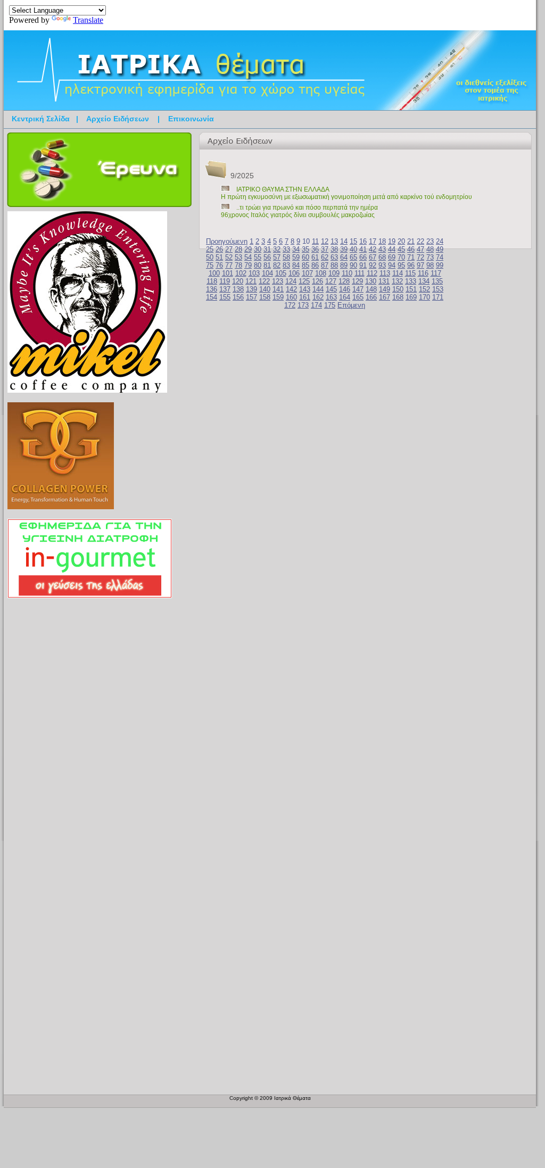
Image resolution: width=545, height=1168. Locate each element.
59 (296, 257)
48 (430, 249)
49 (439, 249)
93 (382, 265)
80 (257, 265)
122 (264, 281)
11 (315, 241)
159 (278, 297)
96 (411, 265)
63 (334, 257)
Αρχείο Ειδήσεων (117, 118)
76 (219, 265)
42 (372, 249)
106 (294, 273)
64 (344, 257)
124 (290, 281)
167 (384, 297)
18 (382, 241)
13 (334, 241)
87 (324, 265)
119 (224, 281)
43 (382, 249)
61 (315, 257)
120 (237, 281)
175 (329, 305)
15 (353, 241)
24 (439, 241)
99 (439, 265)
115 (410, 273)
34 (296, 249)
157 (251, 297)
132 (397, 281)
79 (248, 265)
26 (219, 249)
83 (286, 265)
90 (353, 265)
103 (254, 273)
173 (303, 305)
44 (391, 249)
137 (224, 289)
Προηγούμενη (226, 241)
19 (391, 241)
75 (209, 265)
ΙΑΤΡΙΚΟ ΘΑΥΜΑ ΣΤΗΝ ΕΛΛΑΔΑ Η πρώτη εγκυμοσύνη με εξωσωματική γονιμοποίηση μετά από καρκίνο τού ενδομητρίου (346, 193)
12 (324, 241)
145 (331, 289)
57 (276, 257)
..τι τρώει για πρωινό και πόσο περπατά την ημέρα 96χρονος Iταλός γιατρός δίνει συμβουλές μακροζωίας (299, 211)
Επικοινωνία (191, 118)
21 (411, 241)
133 (410, 281)
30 (257, 249)
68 (382, 257)
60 (305, 257)
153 (437, 289)
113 (384, 273)
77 (229, 265)
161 (304, 297)
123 (277, 281)
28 (238, 249)
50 (209, 257)
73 (430, 257)
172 (289, 305)
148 (371, 289)
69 (391, 257)
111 (359, 273)
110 (347, 273)
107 (307, 273)
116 (423, 273)
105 (280, 273)
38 (334, 249)
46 (411, 249)
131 (384, 281)
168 (397, 297)
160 (291, 297)
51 (219, 257)
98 (430, 265)
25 (209, 249)
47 (420, 249)
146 (344, 289)
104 (267, 273)
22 (420, 241)
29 (248, 249)
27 (229, 249)
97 (420, 265)
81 (267, 265)
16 (363, 241)
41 (363, 249)
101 (227, 273)
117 (436, 273)
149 (384, 289)
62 (324, 257)
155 (224, 297)
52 (229, 257)
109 (334, 273)
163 (331, 297)
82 (276, 265)
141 (278, 289)
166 (371, 297)
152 (424, 289)
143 (304, 289)
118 (212, 281)
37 (324, 249)
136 (211, 289)
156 (238, 297)
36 (315, 249)
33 (286, 249)
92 (372, 265)
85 (305, 265)
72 (420, 257)
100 (214, 273)
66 (363, 257)
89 (344, 265)
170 (424, 297)
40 (353, 249)
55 (257, 257)
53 (238, 257)
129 (357, 281)
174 (316, 305)
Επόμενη (351, 305)
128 (344, 281)
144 (318, 289)
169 (411, 297)
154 (211, 297)
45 (401, 249)
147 (358, 289)
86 (315, 265)
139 (251, 289)
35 (305, 249)
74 (439, 257)
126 (317, 281)
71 (411, 257)
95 (401, 265)
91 (363, 265)
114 (397, 273)
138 (238, 289)
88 (334, 265)
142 (291, 289)
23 (430, 241)
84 (296, 265)
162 (318, 297)
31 (267, 249)
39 (344, 249)
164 (344, 297)
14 (344, 241)
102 (240, 273)
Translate (88, 19)
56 (267, 257)
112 (372, 273)
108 (320, 273)
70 (401, 257)
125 (304, 281)
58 (286, 257)
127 (330, 281)
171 (437, 297)
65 (353, 257)
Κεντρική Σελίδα (41, 118)
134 (424, 281)
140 (264, 289)
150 (397, 289)
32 (276, 249)
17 (372, 241)
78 (238, 265)
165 (358, 297)
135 (437, 281)
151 (411, 289)
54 (248, 257)
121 (251, 281)
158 (264, 297)
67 (372, 257)
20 (401, 241)
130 (370, 281)
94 (391, 265)
